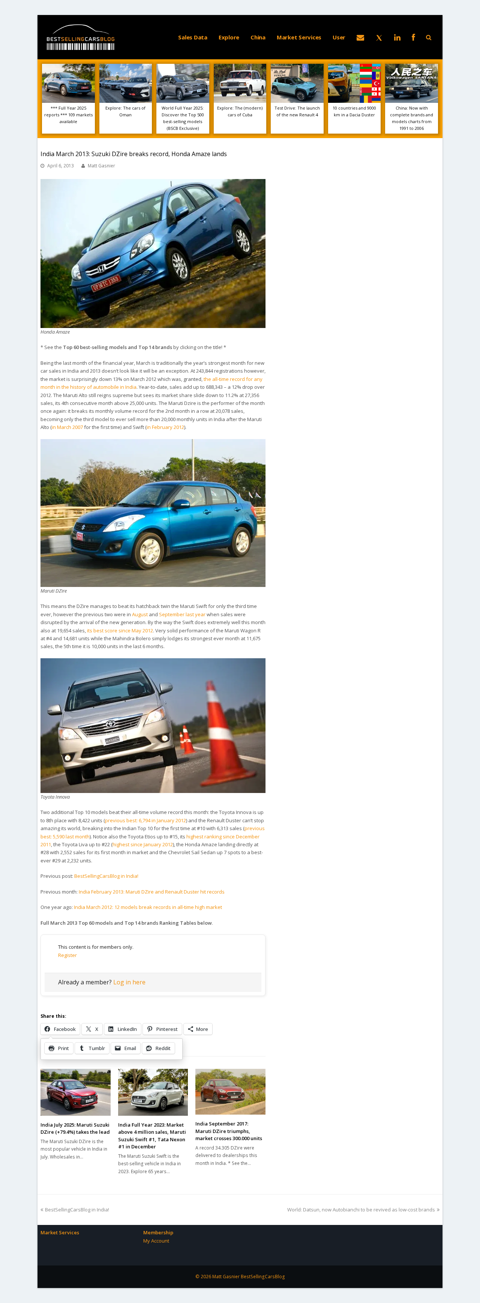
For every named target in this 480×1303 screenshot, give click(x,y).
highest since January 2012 (142, 844)
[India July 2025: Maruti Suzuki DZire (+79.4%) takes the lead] (75, 1092)
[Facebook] (413, 37)
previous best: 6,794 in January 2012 (145, 820)
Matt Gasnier (101, 165)
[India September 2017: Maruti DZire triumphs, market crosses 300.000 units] (230, 1092)
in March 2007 (67, 427)
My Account (156, 1240)
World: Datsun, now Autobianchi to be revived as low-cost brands (361, 1209)
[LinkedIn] (397, 37)
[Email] (360, 37)
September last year (182, 614)
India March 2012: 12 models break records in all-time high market (148, 907)
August (140, 614)
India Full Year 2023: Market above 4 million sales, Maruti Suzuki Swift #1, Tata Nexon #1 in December (152, 1135)
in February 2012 (165, 427)
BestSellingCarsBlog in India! (106, 876)
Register (67, 955)
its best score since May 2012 (120, 630)
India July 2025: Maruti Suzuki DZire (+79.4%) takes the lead (75, 1128)
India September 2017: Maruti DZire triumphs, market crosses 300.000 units (228, 1131)
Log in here (129, 982)
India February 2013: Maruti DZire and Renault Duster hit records (152, 891)
